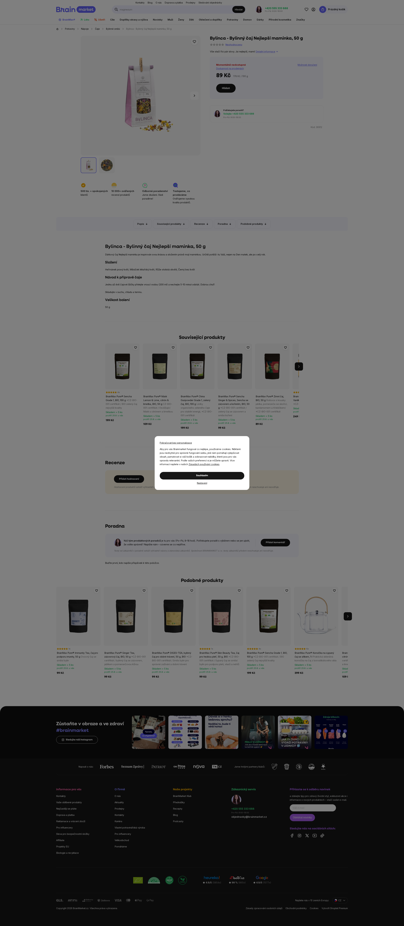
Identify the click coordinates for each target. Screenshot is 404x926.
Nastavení (202, 483)
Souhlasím (202, 475)
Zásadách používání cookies (204, 464)
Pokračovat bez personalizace (176, 442)
